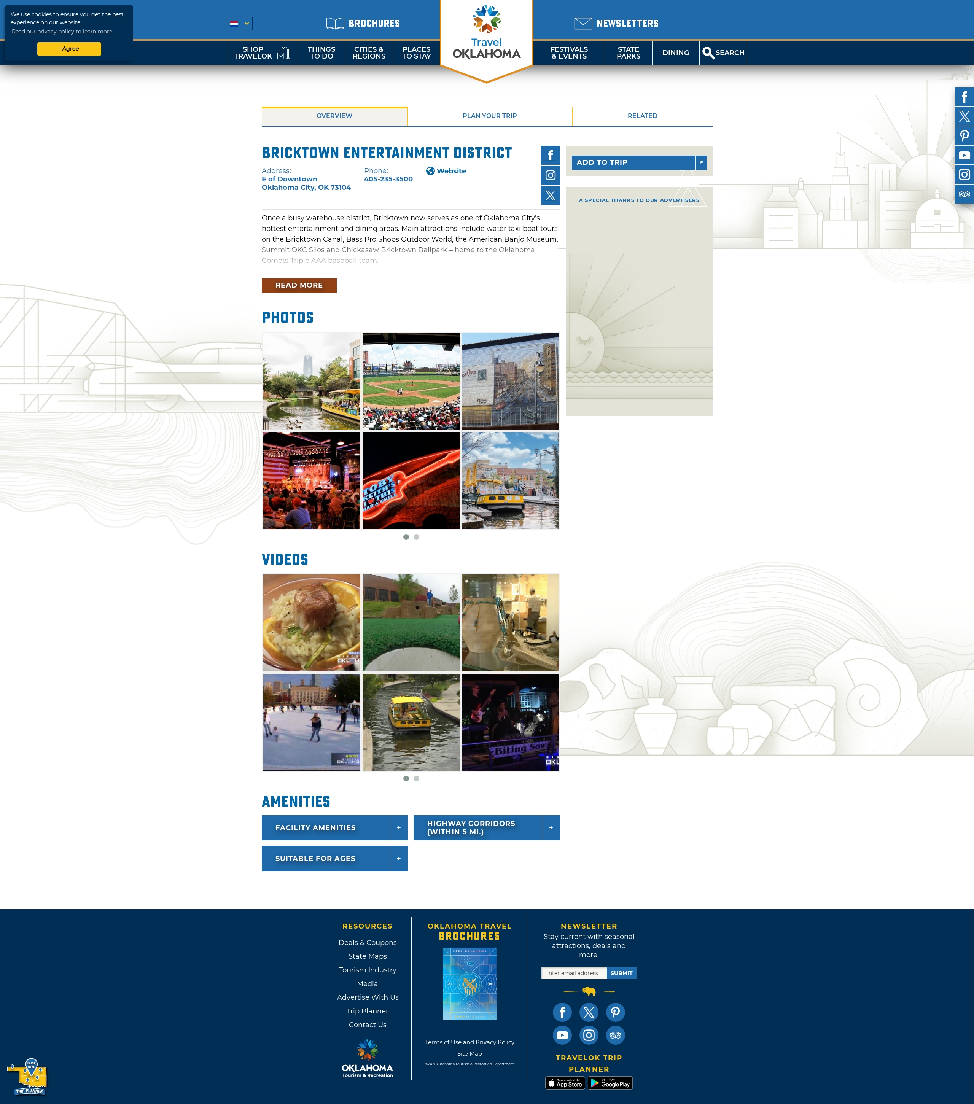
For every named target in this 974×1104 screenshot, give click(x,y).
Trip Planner (367, 1011)
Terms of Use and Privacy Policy (469, 1042)
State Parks (628, 52)
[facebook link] (562, 1012)
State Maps (368, 956)
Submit (622, 973)
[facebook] (964, 97)
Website (451, 171)
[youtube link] (562, 1035)
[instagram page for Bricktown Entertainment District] (550, 175)
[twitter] (964, 116)
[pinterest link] (615, 1012)
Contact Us (368, 1025)
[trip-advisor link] (615, 1035)
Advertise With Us (367, 997)
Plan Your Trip (490, 115)
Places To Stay (416, 52)
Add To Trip (602, 162)
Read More (299, 285)
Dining (675, 53)
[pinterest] (964, 135)
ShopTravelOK (253, 52)
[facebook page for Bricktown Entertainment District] (550, 155)
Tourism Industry (367, 970)
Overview (334, 115)
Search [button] (730, 53)
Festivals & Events (569, 52)
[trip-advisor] (964, 194)
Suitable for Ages (315, 858)
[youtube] (964, 155)
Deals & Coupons (368, 943)
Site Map (469, 1053)
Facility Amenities (315, 828)
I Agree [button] (69, 48)
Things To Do (321, 52)
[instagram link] (588, 1035)
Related (642, 115)
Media (367, 984)
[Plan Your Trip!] (27, 1077)
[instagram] (964, 174)
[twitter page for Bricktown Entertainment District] (550, 195)
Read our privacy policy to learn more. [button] (62, 31)
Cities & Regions (369, 52)
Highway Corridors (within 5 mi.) (471, 827)
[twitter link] (588, 1012)
